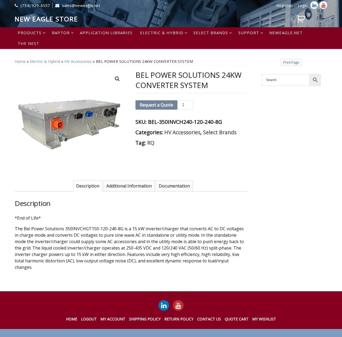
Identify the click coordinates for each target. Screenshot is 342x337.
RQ (150, 142)
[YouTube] (178, 305)
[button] (117, 79)
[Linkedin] (314, 5)
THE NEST (28, 43)
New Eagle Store (46, 18)
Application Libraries (106, 32)
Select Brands (210, 32)
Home (20, 61)
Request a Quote (156, 105)
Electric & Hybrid (161, 32)
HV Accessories (78, 61)
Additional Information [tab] (129, 186)
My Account (112, 318)
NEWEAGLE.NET (286, 32)
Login (303, 5)
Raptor (61, 32)
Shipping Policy (145, 318)
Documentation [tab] (174, 186)
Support (248, 32)
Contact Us (209, 318)
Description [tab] (87, 186)
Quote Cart (236, 318)
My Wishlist (264, 318)
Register (284, 5)
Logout (89, 318)
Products (29, 32)
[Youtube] (323, 5)
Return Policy (178, 318)
